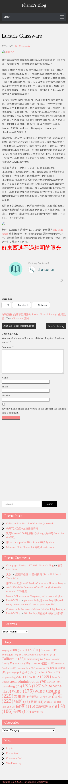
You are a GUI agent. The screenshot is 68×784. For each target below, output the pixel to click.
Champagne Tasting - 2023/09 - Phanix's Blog (29, 565)
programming (11, 677)
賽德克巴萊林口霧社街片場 (18, 326)
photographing (18, 672)
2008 (17, 650)
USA (32, 685)
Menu (6, 16)
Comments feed (14, 758)
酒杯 (26, 318)
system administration (26, 681)
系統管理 (45, 706)
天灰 (8, 574)
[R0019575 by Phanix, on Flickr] (8, 52)
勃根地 (35, 696)
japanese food (26, 668)
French (60, 664)
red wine (36, 676)
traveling (12, 686)
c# (22, 654)
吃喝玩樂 (7, 314)
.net (5, 650)
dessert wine (53, 659)
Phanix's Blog (34, 5)
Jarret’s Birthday (56, 326)
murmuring (43, 668)
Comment (8, 347)
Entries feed (12, 753)
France (22, 663)
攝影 (22, 701)
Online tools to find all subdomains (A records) (30, 523)
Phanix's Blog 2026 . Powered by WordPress (25, 782)
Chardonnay (35, 659)
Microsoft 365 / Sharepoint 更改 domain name (30, 547)
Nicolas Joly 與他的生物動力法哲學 (43, 613)
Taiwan (54, 681)
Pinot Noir (50, 672)
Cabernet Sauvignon (40, 654)
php (35, 672)
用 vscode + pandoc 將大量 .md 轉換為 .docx (30, 542)
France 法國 (42, 663)
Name (6, 377)
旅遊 (36, 701)
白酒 (25, 706)
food (8, 663)
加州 (21, 696)
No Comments (22, 46)
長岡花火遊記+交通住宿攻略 (22, 528)
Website (6, 395)
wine (23, 691)
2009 (32, 650)
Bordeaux (49, 650)
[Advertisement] (34, 455)
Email (6, 386)
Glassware (17, 318)
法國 (48, 702)
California (13, 659)
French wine (9, 668)
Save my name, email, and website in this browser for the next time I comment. (34, 410)
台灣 (47, 697)
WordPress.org (13, 763)
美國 (22, 711)
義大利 (38, 712)
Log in (9, 748)
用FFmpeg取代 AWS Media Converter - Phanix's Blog (34, 583)
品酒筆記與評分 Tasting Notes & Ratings (35, 314)
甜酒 (11, 707)
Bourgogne (10, 654)
